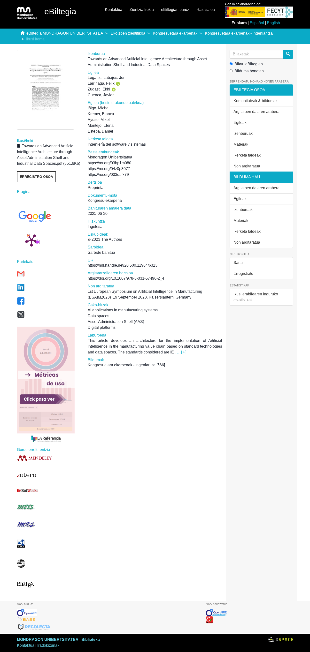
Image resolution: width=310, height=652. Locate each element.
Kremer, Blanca (101, 114)
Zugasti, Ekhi (99, 89)
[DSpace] (280, 639)
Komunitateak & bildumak (255, 101)
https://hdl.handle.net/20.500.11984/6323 (122, 265)
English (273, 23)
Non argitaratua (246, 166)
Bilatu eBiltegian (248, 64)
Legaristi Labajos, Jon (106, 77)
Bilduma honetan (249, 71)
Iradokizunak (48, 645)
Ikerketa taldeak (247, 155)
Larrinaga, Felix (101, 83)
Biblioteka (90, 639)
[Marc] (48, 563)
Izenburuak (243, 133)
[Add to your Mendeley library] (48, 457)
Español (257, 23)
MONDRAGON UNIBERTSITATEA (47, 639)
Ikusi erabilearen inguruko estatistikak (255, 297)
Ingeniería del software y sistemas (117, 144)
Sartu (238, 263)
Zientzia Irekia (142, 9)
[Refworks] (48, 490)
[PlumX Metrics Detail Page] (31, 240)
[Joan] (288, 54)
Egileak (240, 122)
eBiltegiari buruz (175, 9)
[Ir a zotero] (48, 475)
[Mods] (48, 525)
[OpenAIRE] (108, 612)
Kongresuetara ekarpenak (175, 33)
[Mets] (48, 507)
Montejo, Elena (101, 125)
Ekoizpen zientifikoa (128, 33)
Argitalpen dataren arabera (256, 112)
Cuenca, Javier (101, 95)
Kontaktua (113, 9)
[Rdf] (48, 543)
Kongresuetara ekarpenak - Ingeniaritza (239, 33)
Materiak (240, 144)
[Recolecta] (108, 627)
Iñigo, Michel (98, 108)
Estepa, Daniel (100, 131)
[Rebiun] (249, 619)
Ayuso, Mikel (99, 120)
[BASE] (108, 619)
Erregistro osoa (36, 177)
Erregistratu (243, 273)
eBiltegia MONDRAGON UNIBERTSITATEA (64, 33)
